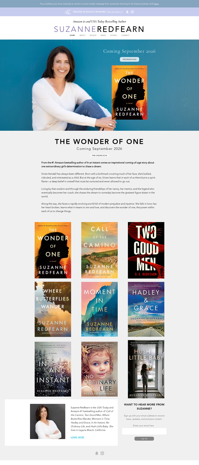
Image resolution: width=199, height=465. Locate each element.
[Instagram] (132, 12)
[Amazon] (127, 12)
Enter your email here (143, 425)
